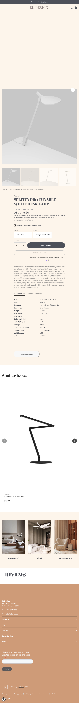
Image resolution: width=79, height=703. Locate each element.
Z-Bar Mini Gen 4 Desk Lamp (14, 496)
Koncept (6, 494)
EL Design (21, 687)
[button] (3, 7)
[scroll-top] (74, 692)
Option (35, 230)
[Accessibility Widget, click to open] (4, 699)
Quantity (17, 241)
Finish (16, 230)
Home (3, 189)
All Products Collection (14, 189)
